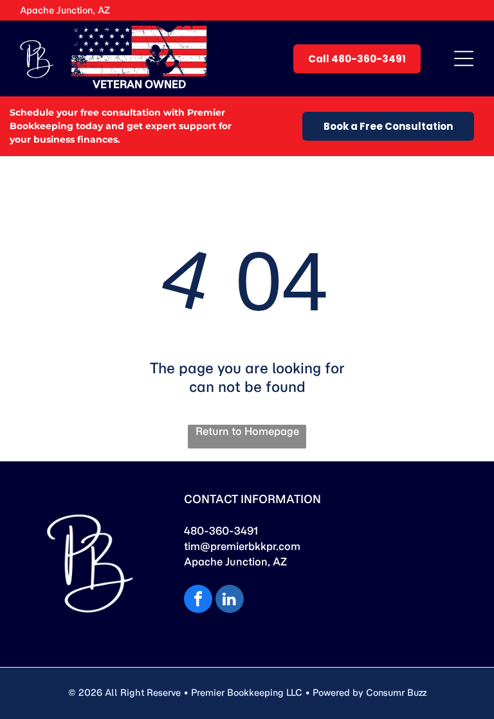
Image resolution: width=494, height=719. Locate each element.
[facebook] (198, 600)
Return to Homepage (247, 431)
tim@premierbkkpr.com (242, 546)
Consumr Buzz (396, 692)
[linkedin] (229, 600)
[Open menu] (463, 58)
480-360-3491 (221, 530)
